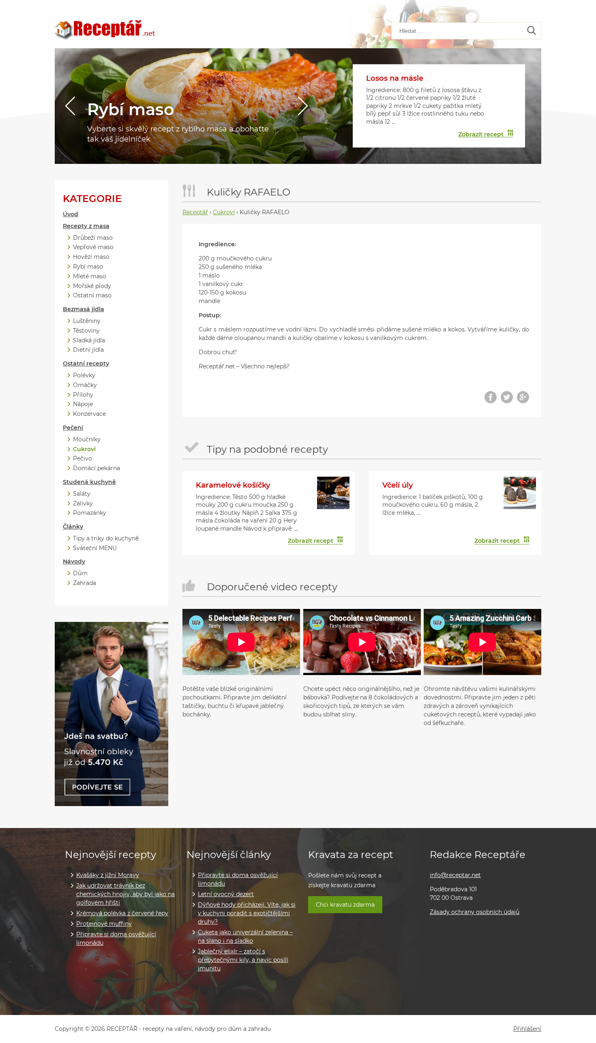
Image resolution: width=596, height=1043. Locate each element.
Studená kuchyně (89, 482)
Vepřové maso (93, 247)
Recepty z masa (86, 226)
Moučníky (87, 439)
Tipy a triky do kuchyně (106, 538)
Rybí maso (130, 109)
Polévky (84, 375)
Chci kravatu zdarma (345, 904)
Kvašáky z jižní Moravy (107, 875)
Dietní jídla (88, 349)
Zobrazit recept (481, 134)
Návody (74, 561)
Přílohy (83, 394)
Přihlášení (527, 1029)
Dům (80, 573)
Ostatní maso (92, 295)
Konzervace (89, 414)
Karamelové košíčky (233, 485)
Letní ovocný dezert (226, 894)
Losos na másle (394, 78)
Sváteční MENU (95, 548)
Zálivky (83, 503)
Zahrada (84, 583)
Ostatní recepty (86, 363)
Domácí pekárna (96, 468)
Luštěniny (87, 321)
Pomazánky (89, 513)
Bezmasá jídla (83, 309)
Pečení (73, 427)
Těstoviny (86, 330)
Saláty (81, 493)
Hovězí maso (91, 257)
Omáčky (85, 385)
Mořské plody (92, 286)
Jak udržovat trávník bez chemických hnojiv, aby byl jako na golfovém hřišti (125, 894)
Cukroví (84, 449)
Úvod (70, 214)
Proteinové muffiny (104, 923)
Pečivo (82, 458)
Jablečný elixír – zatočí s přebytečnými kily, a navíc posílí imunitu (243, 960)
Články (73, 526)
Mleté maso (89, 276)
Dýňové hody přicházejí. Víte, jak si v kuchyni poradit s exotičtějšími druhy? (247, 913)
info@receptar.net (455, 875)
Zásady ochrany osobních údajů (474, 912)
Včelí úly (397, 485)
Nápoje (83, 404)
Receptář (195, 212)
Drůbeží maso (93, 237)
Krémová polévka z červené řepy (122, 913)
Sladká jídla (89, 340)
